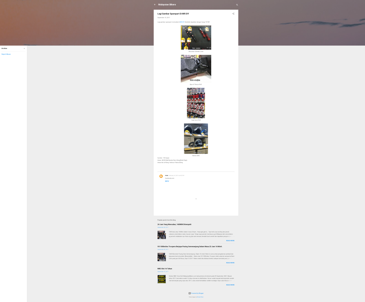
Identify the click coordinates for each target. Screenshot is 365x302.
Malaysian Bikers (167, 4)
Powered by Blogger (197, 293)
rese (166, 175)
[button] (233, 14)
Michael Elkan (200, 297)
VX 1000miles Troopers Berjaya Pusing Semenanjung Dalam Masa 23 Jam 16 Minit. (190, 246)
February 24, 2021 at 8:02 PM (176, 175)
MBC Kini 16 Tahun (165, 269)
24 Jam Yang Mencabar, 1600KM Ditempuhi (174, 224)
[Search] (237, 5)
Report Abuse (6, 54)
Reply (167, 181)
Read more (230, 241)
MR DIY (182, 22)
